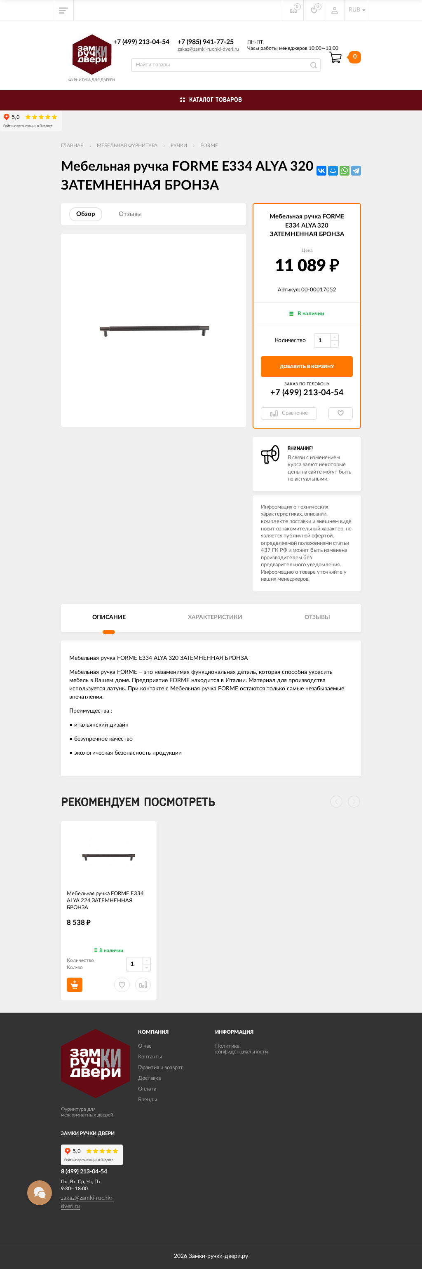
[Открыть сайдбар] (63, 10)
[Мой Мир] (333, 171)
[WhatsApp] (344, 171)
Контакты (150, 1057)
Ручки (179, 145)
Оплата (147, 1089)
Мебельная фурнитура (127, 145)
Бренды (147, 1099)
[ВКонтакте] (321, 171)
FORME (209, 145)
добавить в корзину (307, 366)
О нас (144, 1046)
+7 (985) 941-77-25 (206, 42)
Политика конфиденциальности (241, 1049)
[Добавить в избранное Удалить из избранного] (340, 413)
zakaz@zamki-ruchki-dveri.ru (208, 49)
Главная (72, 145)
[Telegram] (356, 171)
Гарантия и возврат (160, 1067)
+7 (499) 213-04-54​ (141, 42)
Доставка (149, 1078)
